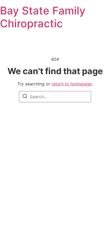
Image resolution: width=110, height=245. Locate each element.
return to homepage (72, 83)
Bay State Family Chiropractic (42, 17)
